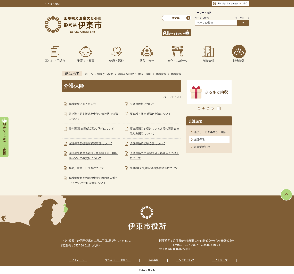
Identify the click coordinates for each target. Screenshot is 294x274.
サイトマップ (219, 260)
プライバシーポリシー (117, 260)
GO (245, 3)
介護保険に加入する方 (82, 103)
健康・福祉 (145, 74)
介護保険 (161, 74)
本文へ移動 (54, 4)
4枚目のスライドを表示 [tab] (212, 108)
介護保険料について (142, 103)
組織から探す (105, 74)
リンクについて (185, 260)
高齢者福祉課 (126, 74)
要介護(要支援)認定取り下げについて (91, 128)
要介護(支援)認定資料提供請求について (154, 168)
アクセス (124, 240)
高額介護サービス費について (86, 168)
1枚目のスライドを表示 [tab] (199, 108)
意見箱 (176, 17)
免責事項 (153, 260)
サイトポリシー (78, 260)
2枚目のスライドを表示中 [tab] (203, 108)
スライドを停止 (218, 108)
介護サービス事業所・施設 (210, 132)
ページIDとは (242, 18)
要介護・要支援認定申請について (150, 113)
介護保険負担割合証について (147, 143)
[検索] (243, 23)
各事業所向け (202, 146)
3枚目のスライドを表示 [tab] (208, 108)
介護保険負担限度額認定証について (90, 143)
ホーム (89, 74)
